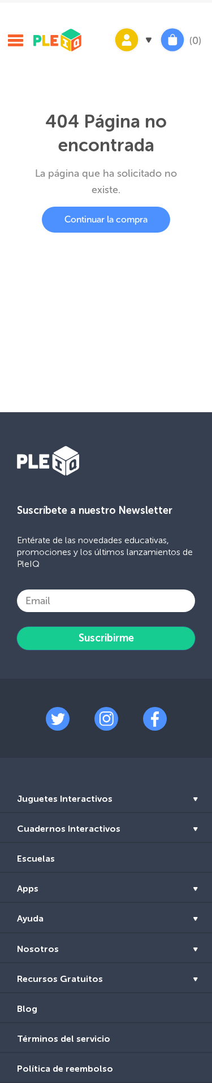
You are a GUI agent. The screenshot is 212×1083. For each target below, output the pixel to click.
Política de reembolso (65, 1068)
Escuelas (36, 858)
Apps (27, 888)
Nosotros (38, 949)
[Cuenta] (132, 51)
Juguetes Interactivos (65, 798)
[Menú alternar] (15, 42)
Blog (27, 1008)
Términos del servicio (63, 1038)
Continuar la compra (106, 219)
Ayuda (30, 918)
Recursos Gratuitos (60, 978)
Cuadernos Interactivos (68, 828)
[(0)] (172, 51)
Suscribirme (106, 638)
